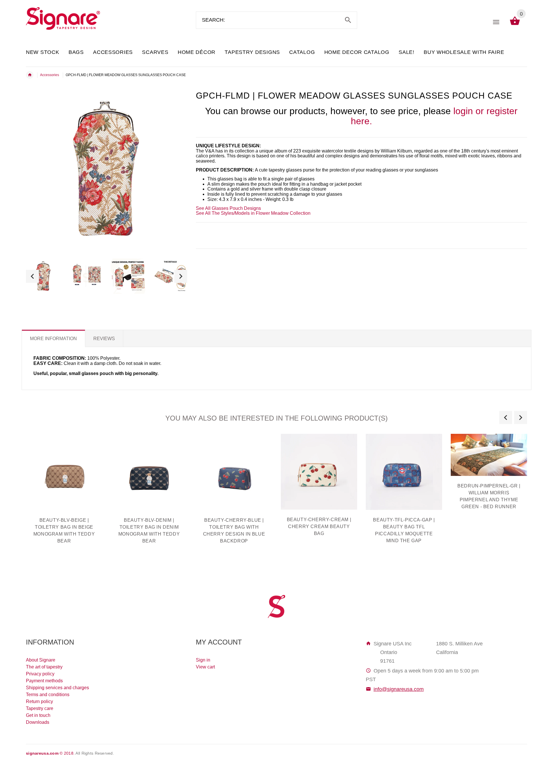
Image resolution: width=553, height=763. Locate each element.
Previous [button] (32, 276)
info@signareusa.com (399, 689)
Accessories (49, 75)
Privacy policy (40, 673)
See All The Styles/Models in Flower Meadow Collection (253, 213)
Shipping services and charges (57, 687)
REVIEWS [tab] (104, 338)
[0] (515, 24)
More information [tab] (53, 338)
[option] (43, 276)
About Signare (40, 660)
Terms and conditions (47, 694)
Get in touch (38, 715)
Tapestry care (39, 708)
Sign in (203, 660)
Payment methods (44, 680)
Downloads (37, 722)
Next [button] (180, 276)
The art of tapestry (44, 666)
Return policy (39, 701)
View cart (205, 666)
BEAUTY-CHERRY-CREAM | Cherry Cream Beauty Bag (319, 526)
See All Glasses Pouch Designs (228, 208)
